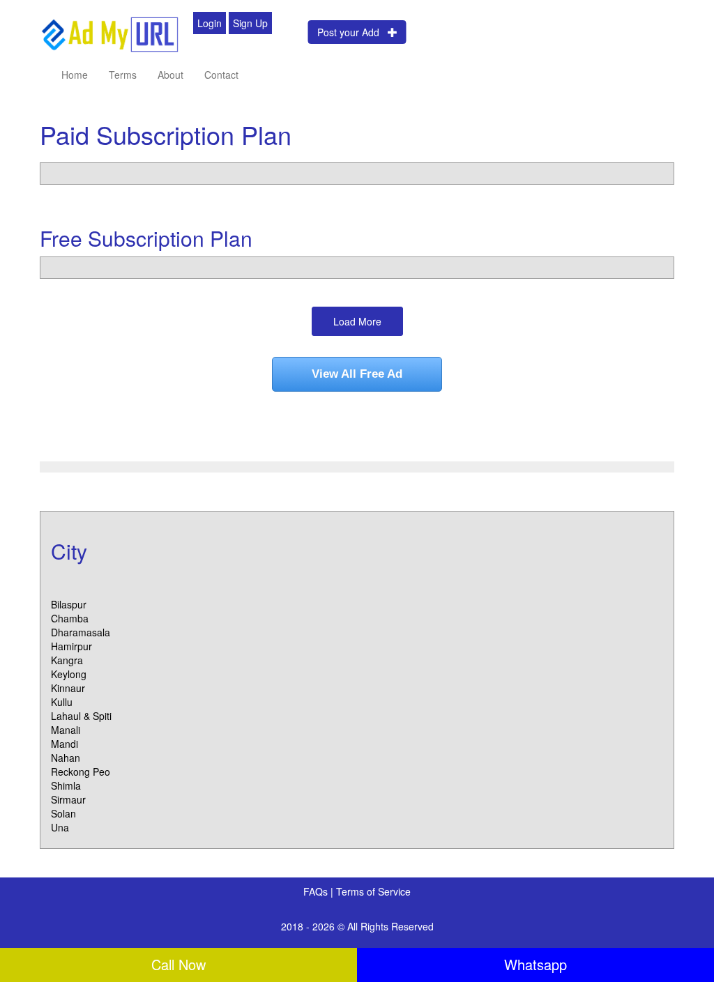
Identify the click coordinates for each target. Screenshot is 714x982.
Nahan (65, 758)
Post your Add (352, 32)
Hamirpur (71, 646)
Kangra (67, 660)
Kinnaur (68, 688)
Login (209, 23)
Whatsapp (535, 964)
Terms (123, 75)
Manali (65, 730)
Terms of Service (373, 891)
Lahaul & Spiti (81, 716)
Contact (221, 75)
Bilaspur (68, 604)
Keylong (68, 674)
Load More (357, 321)
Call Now (178, 964)
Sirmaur (68, 799)
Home (74, 75)
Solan (63, 813)
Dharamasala (80, 632)
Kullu (62, 702)
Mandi (64, 744)
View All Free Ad (357, 374)
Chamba (70, 618)
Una (60, 827)
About (170, 75)
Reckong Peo (80, 771)
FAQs (317, 891)
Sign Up (250, 23)
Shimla (66, 785)
